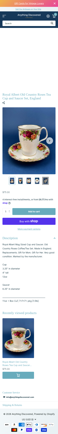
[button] (49, 140)
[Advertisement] (29, 58)
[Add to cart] (18, 375)
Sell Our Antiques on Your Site (28, 9)
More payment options (29, 229)
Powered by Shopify (44, 414)
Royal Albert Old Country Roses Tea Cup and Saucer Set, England (16, 364)
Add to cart (34, 211)
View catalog (4, 16)
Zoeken (52, 23)
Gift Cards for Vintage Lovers (29, 3)
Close (54, 3)
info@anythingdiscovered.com (20, 397)
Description (10, 238)
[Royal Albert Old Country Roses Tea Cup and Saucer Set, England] (18, 338)
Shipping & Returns (12, 405)
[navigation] (12, 181)
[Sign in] (48, 16)
